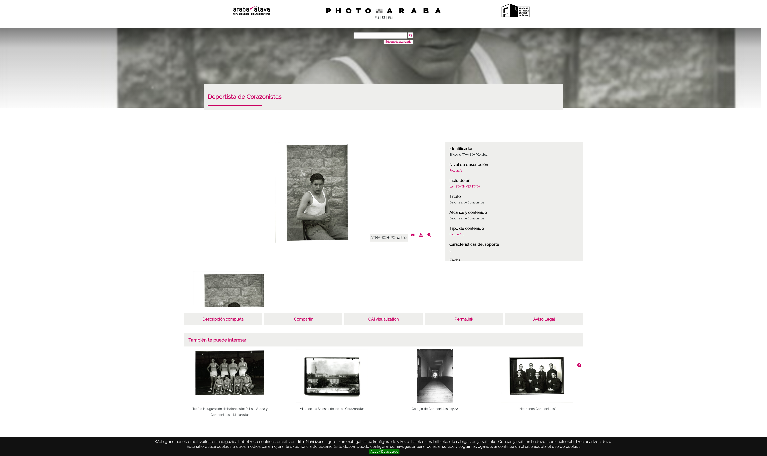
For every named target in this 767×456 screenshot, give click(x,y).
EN (390, 18)
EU (377, 18)
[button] (579, 365)
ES (383, 18)
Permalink (464, 319)
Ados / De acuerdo (384, 451)
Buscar (410, 35)
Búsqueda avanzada (398, 41)
